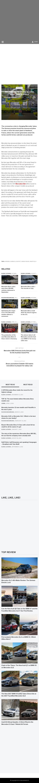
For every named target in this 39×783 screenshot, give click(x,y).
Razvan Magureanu (10, 97)
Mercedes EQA (21, 184)
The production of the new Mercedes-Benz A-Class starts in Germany (9, 336)
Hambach (13, 261)
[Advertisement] (19, 20)
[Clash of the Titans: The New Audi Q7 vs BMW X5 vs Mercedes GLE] (19, 653)
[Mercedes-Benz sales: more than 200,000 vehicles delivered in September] (9, 279)
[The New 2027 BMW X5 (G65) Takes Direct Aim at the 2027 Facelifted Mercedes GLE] (19, 681)
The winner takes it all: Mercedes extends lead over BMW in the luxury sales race (28, 337)
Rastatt (18, 261)
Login (36, 41)
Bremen (7, 261)
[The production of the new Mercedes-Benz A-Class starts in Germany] (9, 328)
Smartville (33, 261)
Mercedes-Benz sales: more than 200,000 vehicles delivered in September (8, 289)
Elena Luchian (6, 273)
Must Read (28, 384)
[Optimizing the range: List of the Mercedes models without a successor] (9, 303)
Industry (19, 87)
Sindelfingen (25, 261)
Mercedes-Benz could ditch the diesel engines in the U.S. (29, 312)
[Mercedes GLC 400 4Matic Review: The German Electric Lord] (19, 568)
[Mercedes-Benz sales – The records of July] (29, 279)
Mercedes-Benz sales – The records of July (28, 287)
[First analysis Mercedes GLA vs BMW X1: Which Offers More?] (19, 624)
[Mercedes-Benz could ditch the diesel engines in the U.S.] (29, 303)
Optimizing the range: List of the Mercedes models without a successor (8, 313)
